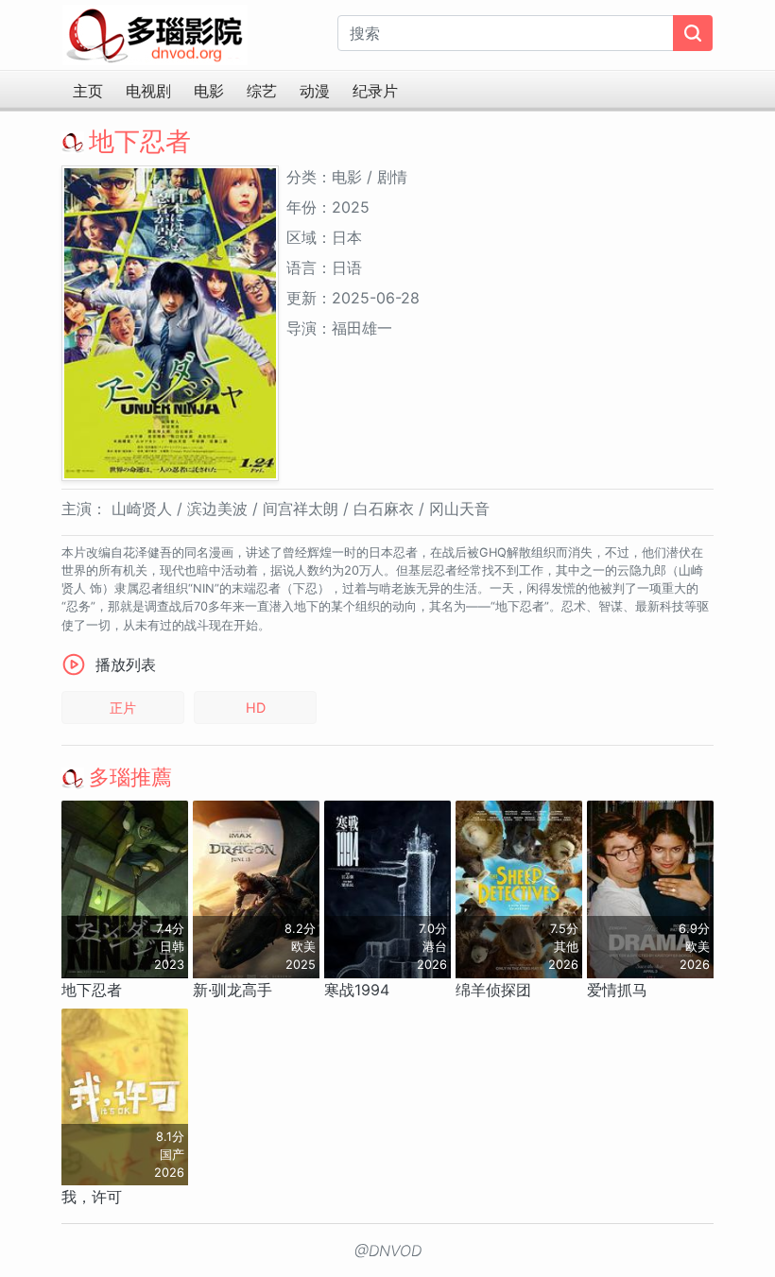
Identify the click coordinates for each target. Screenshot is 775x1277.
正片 (123, 707)
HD (256, 707)
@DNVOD (388, 1250)
